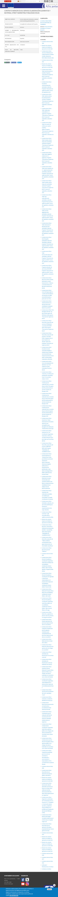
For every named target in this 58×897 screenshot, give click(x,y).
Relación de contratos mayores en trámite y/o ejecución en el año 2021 (47, 521)
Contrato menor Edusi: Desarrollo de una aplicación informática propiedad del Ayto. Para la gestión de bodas (48, 827)
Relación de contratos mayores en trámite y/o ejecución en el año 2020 (47, 779)
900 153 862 (9, 882)
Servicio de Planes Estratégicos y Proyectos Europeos (46, 28)
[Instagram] (27, 884)
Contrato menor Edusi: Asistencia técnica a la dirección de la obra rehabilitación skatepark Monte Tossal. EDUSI (47, 304)
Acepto (49, 889)
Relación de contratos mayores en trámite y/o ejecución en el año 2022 (47, 65)
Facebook (45, 1)
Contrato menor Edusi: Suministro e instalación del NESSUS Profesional (47, 698)
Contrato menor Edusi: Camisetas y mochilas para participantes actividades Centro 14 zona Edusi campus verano (47, 375)
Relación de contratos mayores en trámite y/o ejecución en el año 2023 (47, 47)
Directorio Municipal (8, 883)
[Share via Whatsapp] (7, 62)
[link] (50, 7)
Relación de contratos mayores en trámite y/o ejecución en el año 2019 (47, 838)
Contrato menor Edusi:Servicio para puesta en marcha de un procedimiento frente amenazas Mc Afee (47, 706)
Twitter (47, 1)
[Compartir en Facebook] (13, 62)
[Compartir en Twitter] (19, 62)
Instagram (52, 1)
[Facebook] (23, 879)
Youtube (50, 1)
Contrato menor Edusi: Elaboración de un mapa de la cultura (47, 641)
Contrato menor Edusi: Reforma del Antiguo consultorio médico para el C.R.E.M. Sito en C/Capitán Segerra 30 (47, 818)
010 (5, 882)
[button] (7, 5)
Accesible (9, 1)
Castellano (18, 1)
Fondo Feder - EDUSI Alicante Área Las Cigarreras (46, 22)
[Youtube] (23, 884)
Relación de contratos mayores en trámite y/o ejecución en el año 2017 (47, 849)
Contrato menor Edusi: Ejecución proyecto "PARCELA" (46, 549)
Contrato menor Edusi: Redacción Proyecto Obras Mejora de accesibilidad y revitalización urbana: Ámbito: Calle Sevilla (47, 592)
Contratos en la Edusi (46, 869)
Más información (14, 895)
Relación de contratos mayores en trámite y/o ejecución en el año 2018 (47, 844)
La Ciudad (42, 21)
